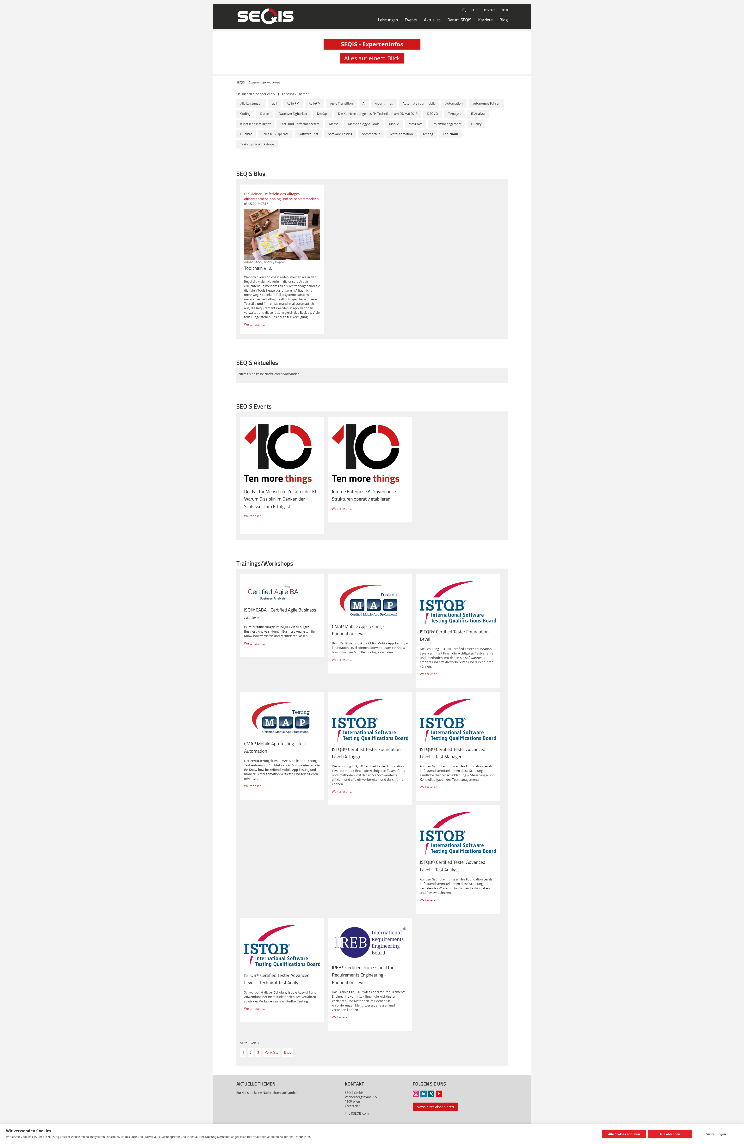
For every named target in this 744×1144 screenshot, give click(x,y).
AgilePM (314, 103)
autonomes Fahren (486, 103)
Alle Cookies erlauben (624, 1134)
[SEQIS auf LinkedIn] (423, 1094)
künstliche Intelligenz (255, 124)
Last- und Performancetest (299, 124)
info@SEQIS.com (357, 1113)
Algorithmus (384, 103)
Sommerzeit (371, 134)
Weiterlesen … (282, 259)
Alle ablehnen (670, 1134)
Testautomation (401, 134)
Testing (428, 134)
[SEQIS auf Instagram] (416, 1094)
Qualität (246, 134)
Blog (503, 19)
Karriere (485, 19)
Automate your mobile (419, 103)
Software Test (308, 134)
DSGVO (432, 114)
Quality (476, 124)
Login (504, 10)
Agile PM (293, 103)
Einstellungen (716, 1134)
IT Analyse (478, 114)
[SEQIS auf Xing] (431, 1094)
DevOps (322, 114)
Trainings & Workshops (257, 144)
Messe (333, 124)
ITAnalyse (454, 114)
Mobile (394, 124)
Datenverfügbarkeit (293, 114)
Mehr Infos (303, 1137)
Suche (464, 10)
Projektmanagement (446, 124)
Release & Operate (275, 134)
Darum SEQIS (459, 19)
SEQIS (240, 82)
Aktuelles (432, 19)
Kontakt (489, 10)
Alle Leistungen (251, 103)
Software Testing (340, 134)
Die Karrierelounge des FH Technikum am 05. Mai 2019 (378, 114)
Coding (245, 114)
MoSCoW (415, 124)
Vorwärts (271, 1052)
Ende (287, 1052)
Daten (264, 114)
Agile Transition (341, 103)
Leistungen (388, 19)
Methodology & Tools (363, 124)
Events (411, 19)
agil (274, 103)
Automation (454, 103)
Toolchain (450, 134)
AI (364, 103)
